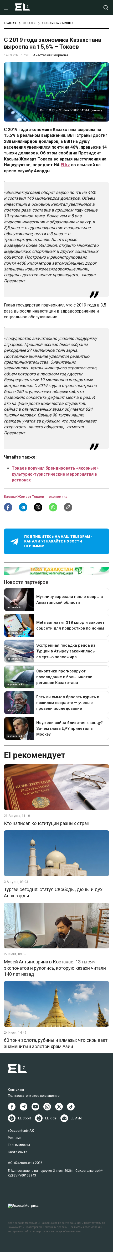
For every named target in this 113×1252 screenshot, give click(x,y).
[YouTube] (35, 1106)
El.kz (65, 164)
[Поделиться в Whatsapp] (53, 507)
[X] (59, 1106)
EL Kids (50, 1118)
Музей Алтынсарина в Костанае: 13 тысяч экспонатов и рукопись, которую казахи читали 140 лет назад (55, 968)
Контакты (16, 1090)
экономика (58, 497)
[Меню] (7, 7)
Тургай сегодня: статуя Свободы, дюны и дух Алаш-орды (53, 892)
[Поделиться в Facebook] (8, 507)
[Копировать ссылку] (68, 507)
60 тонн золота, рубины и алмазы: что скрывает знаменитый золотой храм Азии (55, 1043)
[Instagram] (47, 1106)
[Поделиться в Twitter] (38, 507)
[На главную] (22, 7)
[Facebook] (12, 1106)
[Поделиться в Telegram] (23, 507)
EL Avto (76, 1118)
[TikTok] (71, 1106)
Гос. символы (19, 1145)
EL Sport (24, 1118)
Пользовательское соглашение (33, 1096)
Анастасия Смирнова (50, 55)
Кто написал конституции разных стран (46, 823)
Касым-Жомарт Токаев (24, 497)
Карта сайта (17, 1152)
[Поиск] (105, 7)
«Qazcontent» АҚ (21, 1131)
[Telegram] (23, 1106)
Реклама (15, 1138)
